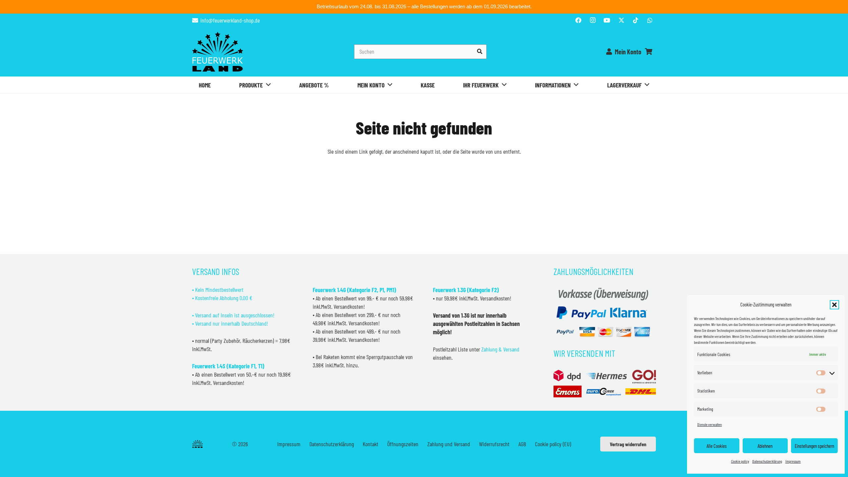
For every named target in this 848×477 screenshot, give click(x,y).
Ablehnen (765, 446)
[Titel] (621, 20)
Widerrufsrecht (494, 444)
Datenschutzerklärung (767, 461)
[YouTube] (607, 20)
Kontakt (370, 444)
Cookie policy (740, 461)
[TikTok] (636, 20)
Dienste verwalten (709, 424)
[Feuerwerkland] (217, 52)
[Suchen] (479, 51)
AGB (522, 444)
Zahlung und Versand (448, 444)
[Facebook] (578, 20)
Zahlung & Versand (500, 349)
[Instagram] (593, 20)
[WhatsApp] (650, 20)
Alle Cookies (717, 446)
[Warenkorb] (648, 51)
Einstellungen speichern (814, 446)
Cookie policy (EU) (553, 444)
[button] (834, 304)
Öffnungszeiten (402, 444)
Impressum (793, 461)
